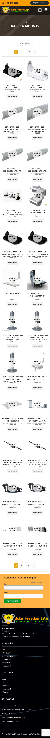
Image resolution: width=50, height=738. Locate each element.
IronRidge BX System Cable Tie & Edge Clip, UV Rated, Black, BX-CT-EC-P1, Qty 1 (12, 463)
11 (29, 52)
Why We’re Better (8, 656)
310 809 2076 (7, 714)
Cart (3, 682)
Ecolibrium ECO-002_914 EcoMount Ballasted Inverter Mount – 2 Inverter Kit (12, 215)
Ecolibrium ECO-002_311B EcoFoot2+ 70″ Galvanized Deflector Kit (37, 130)
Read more (12, 96)
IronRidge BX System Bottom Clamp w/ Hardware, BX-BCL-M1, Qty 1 (37, 422)
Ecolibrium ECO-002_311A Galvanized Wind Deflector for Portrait (12, 130)
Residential (6, 662)
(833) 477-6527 (11, 3)
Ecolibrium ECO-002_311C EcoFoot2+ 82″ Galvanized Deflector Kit (37, 172)
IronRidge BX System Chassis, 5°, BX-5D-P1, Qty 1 (37, 504)
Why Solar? (6, 653)
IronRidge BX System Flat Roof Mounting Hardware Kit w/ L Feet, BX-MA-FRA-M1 (12, 547)
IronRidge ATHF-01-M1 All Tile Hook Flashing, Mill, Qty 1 (12, 420)
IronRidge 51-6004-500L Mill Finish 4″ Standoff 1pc (12, 337)
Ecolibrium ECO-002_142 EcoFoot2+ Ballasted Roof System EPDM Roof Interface (12, 90)
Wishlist (5, 692)
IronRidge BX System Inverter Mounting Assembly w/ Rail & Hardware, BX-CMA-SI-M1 (37, 548)
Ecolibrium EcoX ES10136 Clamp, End (37, 211)
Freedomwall (6, 666)
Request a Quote (39, 2)
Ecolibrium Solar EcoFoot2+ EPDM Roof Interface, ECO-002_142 (37, 254)
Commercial (6, 659)
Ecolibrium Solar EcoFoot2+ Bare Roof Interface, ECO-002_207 (12, 254)
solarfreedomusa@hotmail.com (13, 717)
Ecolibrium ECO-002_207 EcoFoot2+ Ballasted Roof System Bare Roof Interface (37, 90)
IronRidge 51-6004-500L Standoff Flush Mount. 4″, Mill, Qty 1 (37, 337)
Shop (4, 679)
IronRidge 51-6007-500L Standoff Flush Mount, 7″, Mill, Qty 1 (12, 379)
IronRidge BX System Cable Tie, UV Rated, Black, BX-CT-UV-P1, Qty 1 (37, 463)
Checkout (5, 686)
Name (6, 584)
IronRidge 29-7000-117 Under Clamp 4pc (37, 294)
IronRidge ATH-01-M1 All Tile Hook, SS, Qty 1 (37, 378)
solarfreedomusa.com (10, 721)
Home (24, 22)
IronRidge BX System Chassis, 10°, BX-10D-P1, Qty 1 (12, 504)
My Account (6, 689)
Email (7, 592)
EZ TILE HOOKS (12, 293)
